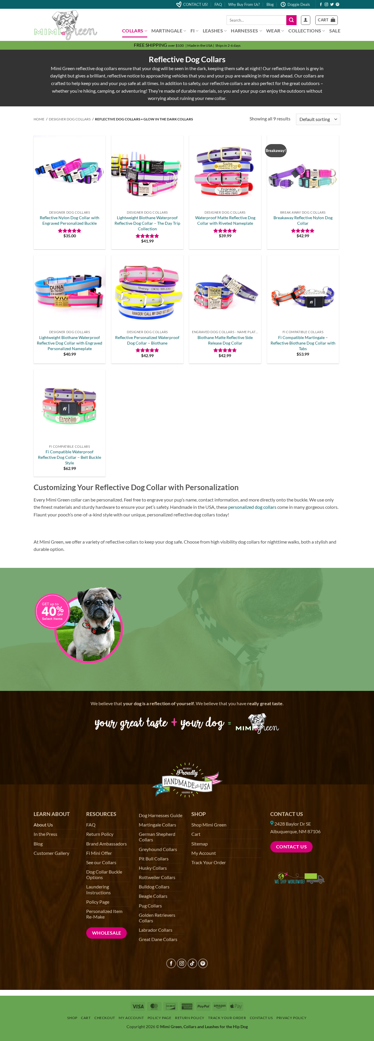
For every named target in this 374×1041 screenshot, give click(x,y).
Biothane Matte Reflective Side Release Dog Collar (225, 340)
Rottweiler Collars (157, 877)
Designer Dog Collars (70, 119)
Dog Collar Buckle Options (104, 874)
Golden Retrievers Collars (157, 917)
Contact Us (286, 814)
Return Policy (99, 834)
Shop (72, 1018)
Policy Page (97, 902)
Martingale (166, 30)
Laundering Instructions (98, 889)
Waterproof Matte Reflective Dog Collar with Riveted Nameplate (225, 220)
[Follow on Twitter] (332, 5)
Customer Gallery (51, 853)
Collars (132, 30)
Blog (270, 4)
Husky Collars (153, 868)
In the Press (45, 834)
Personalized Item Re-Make (104, 913)
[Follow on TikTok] (192, 963)
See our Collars (101, 862)
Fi (193, 30)
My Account (203, 853)
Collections (304, 30)
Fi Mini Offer (99, 853)
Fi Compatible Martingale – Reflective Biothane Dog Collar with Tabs (303, 343)
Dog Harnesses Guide (160, 815)
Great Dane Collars (158, 939)
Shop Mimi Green (208, 824)
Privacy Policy (291, 1018)
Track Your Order (208, 862)
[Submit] (291, 20)
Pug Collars (150, 905)
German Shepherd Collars (157, 836)
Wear (273, 30)
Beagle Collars (153, 896)
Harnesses (244, 30)
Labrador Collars (155, 930)
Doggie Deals (299, 4)
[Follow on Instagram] (326, 5)
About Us (43, 824)
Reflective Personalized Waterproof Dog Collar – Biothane (147, 340)
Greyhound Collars (158, 849)
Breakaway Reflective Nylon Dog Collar (303, 220)
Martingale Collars (157, 824)
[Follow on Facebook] (321, 5)
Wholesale (106, 932)
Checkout (104, 1018)
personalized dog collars (252, 507)
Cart (195, 834)
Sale (334, 30)
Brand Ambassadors (106, 843)
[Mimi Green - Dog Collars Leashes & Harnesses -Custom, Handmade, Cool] (66, 25)
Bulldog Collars (154, 886)
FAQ (218, 4)
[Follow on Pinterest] (337, 5)
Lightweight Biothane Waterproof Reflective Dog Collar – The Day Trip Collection (147, 223)
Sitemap (199, 843)
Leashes (213, 30)
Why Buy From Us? (244, 4)
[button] (305, 20)
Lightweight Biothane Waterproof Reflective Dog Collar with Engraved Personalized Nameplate (69, 343)
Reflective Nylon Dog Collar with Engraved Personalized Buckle (69, 220)
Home (39, 119)
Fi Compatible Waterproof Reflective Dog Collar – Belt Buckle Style (69, 457)
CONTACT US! (195, 4)
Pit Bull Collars (154, 858)
